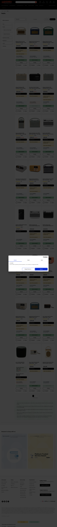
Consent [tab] (15, 260)
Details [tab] (28, 260)
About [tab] (42, 260)
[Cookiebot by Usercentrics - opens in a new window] (44, 257)
